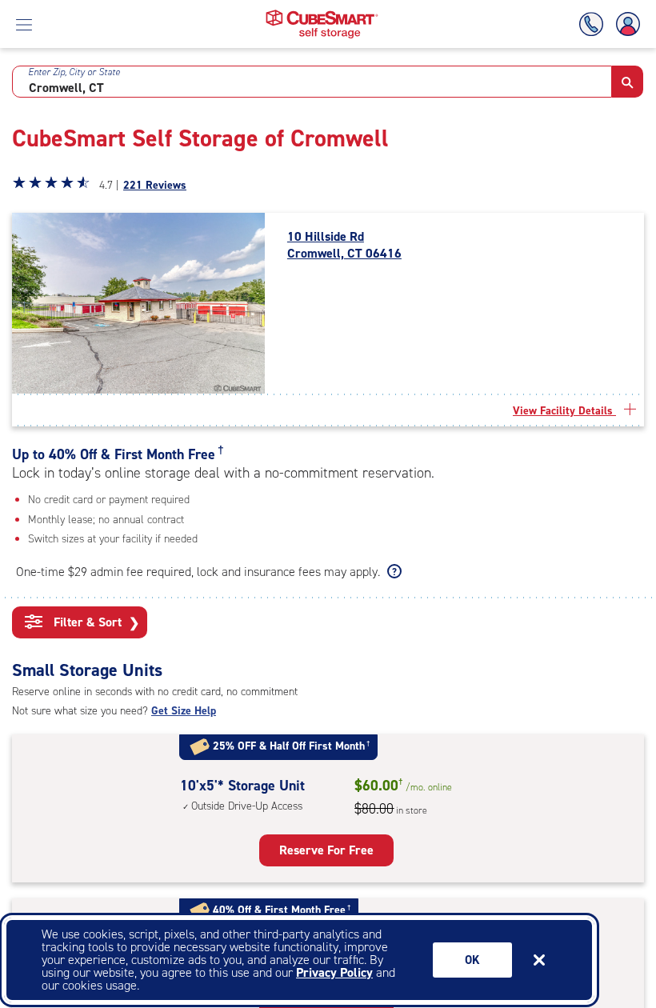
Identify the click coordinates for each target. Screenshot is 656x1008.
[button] (627, 82)
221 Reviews (154, 185)
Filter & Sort (94, 622)
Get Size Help (183, 710)
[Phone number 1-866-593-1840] (594, 24)
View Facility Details (564, 410)
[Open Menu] (24, 24)
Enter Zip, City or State (74, 72)
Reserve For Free (326, 850)
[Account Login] (625, 24)
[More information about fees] (392, 572)
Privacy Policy (334, 972)
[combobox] (312, 82)
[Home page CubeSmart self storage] (322, 14)
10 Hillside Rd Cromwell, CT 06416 (344, 245)
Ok (472, 960)
